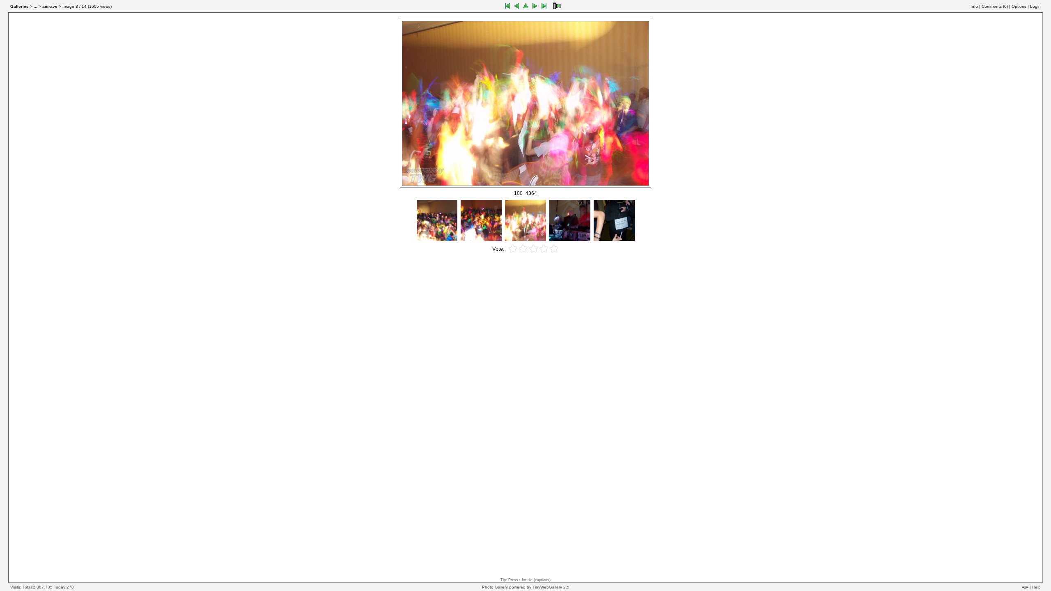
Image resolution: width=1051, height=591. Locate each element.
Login (1035, 6)
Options (1019, 6)
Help (1036, 587)
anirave (49, 6)
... (35, 6)
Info (974, 6)
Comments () (995, 6)
